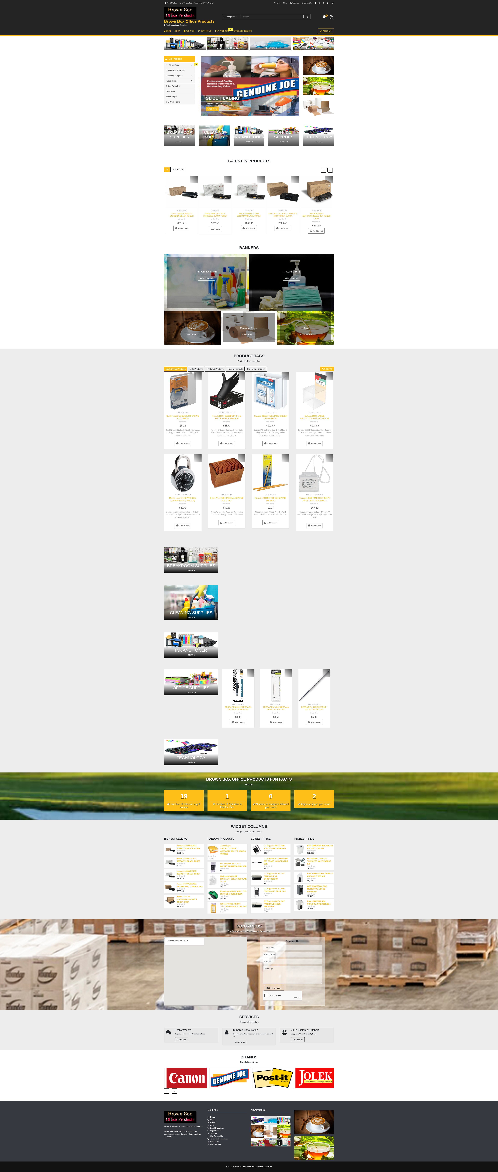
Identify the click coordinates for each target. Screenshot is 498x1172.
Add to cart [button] (183, 228)
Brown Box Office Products (189, 21)
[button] (295, 109)
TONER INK (178, 170)
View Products (206, 278)
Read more (215, 229)
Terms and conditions (219, 1139)
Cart (212, 1125)
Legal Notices (215, 1131)
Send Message (275, 988)
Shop (285, 3)
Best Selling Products (176, 369)
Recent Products (235, 369)
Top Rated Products (256, 369)
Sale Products (196, 369)
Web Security (215, 1144)
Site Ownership (216, 1136)
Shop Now (210, 109)
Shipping (213, 1133)
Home (278, 3)
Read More (182, 1040)
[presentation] (287, 60)
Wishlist (213, 1122)
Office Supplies (183, 412)
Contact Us (307, 3)
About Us (295, 3)
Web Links (214, 1141)
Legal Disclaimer (217, 1128)
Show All (328, 369)
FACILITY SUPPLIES (227, 412)
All (167, 170)
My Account (325, 31)
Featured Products (215, 369)
